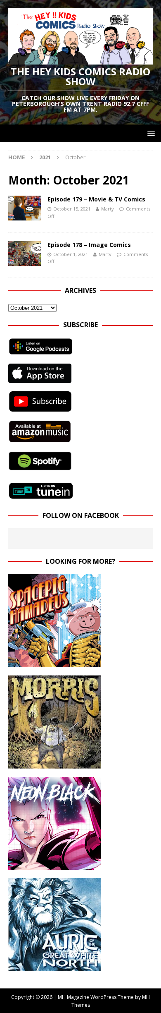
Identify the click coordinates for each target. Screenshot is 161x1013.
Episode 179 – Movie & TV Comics (96, 199)
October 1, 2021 (70, 254)
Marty (107, 209)
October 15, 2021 (71, 209)
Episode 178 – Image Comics (89, 245)
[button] (149, 133)
